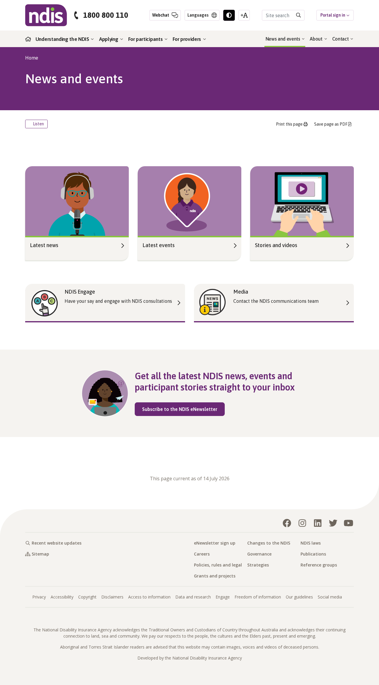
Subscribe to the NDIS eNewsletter (183, 409)
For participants (146, 39)
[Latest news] (77, 200)
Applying (109, 39)
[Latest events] (189, 200)
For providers (187, 39)
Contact (341, 38)
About (316, 38)
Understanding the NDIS (63, 39)
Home (31, 57)
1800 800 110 (105, 15)
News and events (283, 38)
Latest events (158, 245)
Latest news (44, 245)
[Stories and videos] (302, 200)
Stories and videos (276, 245)
